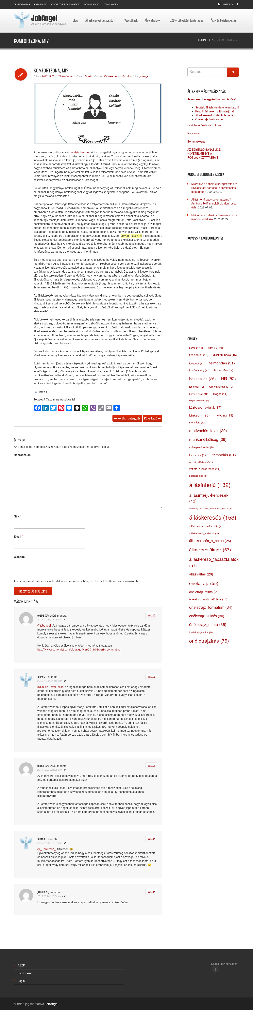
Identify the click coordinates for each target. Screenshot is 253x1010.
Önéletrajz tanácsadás (209, 119)
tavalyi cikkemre (80, 152)
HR (228, 378)
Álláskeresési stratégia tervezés (215, 115)
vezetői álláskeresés (204, 469)
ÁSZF (21, 965)
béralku (215, 347)
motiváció (197, 422)
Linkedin (199, 415)
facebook (196, 363)
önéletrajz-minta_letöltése (208, 599)
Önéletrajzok (152, 11)
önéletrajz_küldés (206, 615)
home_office (223, 370)
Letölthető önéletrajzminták (204, 125)
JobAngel (44, 18)
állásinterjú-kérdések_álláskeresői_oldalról (210, 508)
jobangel (144, 76)
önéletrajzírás (209, 640)
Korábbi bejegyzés (129, 418)
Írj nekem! (228, 4)
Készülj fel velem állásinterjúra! (214, 111)
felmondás (222, 362)
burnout (196, 348)
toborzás (198, 455)
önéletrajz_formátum (210, 607)
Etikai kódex (111, 4)
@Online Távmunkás (50, 687)
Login (21, 981)
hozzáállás (202, 378)
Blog (75, 11)
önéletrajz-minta (204, 591)
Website (19, 557)
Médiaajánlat (91, 4)
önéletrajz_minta (207, 624)
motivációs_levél (208, 430)
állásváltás (201, 573)
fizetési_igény (199, 370)
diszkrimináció (225, 355)
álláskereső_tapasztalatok (214, 562)
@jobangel (44, 625)
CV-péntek (198, 355)
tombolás (224, 454)
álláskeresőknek (210, 549)
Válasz (151, 615)
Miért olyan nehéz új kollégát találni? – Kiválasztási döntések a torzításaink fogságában (215, 188)
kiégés (220, 394)
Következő (151, 418)
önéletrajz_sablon (201, 632)
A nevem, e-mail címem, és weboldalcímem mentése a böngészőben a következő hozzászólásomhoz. (78, 581)
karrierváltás (198, 394)
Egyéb (88, 76)
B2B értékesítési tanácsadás (186, 11)
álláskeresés (110, 76)
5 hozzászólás (66, 76)
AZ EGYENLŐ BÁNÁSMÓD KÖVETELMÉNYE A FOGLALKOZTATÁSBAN (204, 153)
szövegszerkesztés (201, 447)
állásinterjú (209, 485)
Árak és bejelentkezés (223, 11)
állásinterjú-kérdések (208, 498)
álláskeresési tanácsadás (206, 526)
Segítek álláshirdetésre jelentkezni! (217, 107)
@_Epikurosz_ (46, 849)
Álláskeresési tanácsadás (100, 11)
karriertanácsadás (221, 386)
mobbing (224, 415)
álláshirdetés (198, 475)
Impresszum (25, 973)
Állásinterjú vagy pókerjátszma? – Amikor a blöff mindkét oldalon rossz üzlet (213, 203)
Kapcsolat (40, 4)
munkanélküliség (208, 439)
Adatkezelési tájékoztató (65, 4)
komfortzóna (125, 76)
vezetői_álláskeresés (201, 462)
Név (17, 516)
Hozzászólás (22, 455)
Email (18, 536)
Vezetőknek (131, 11)
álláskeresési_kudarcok (204, 533)
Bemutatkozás (22, 4)
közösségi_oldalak (205, 407)
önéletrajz (203, 583)
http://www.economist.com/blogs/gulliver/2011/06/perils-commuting (79, 649)
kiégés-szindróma (199, 400)
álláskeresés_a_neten (210, 540)
